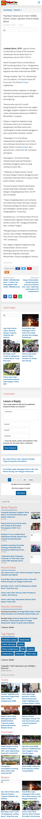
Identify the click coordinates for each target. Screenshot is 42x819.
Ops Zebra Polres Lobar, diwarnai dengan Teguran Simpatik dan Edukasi (10, 332)
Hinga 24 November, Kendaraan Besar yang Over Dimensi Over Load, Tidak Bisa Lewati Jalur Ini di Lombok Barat (30, 284)
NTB (23, 649)
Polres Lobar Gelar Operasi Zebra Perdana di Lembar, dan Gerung (31, 814)
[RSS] (7, 272)
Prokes (25, 82)
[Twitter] (24, 269)
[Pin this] (15, 296)
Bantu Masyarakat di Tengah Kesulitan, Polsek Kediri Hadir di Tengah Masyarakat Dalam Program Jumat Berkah (19, 620)
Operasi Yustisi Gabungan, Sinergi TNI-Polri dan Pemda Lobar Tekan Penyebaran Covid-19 (31, 720)
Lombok (30, 649)
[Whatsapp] (20, 296)
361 (24, 480)
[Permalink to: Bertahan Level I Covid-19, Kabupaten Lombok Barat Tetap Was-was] (11, 346)
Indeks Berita (6, 670)
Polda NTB (20, 654)
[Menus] (39, 2)
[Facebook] (18, 269)
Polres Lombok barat (10, 649)
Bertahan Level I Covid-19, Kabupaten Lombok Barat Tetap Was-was (10, 814)
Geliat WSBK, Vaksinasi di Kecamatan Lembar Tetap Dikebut (31, 768)
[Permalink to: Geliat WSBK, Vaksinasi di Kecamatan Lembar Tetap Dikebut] (31, 760)
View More (21, 493)
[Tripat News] (9, 3)
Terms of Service (7, 675)
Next (31, 480)
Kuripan (24, 147)
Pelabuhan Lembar (9, 640)
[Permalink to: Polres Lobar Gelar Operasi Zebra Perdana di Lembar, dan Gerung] (30, 346)
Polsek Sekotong (8, 644)
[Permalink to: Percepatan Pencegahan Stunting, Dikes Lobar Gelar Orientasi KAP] (10, 760)
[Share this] (5, 296)
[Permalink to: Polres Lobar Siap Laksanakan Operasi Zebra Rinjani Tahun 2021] (11, 369)
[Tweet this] (10, 296)
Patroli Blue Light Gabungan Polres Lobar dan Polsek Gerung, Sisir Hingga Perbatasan (30, 332)
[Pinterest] (30, 269)
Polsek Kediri (25, 640)
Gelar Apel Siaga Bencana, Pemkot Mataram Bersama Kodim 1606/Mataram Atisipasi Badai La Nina (31, 698)
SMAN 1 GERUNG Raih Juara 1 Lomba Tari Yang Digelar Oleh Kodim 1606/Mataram (11, 282)
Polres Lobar (31, 654)
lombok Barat (7, 654)
